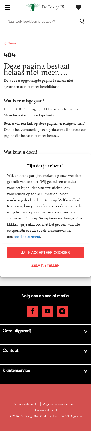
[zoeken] (82, 21)
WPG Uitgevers (71, 416)
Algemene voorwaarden (58, 404)
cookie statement (27, 236)
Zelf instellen (46, 265)
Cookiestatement (46, 410)
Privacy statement (24, 404)
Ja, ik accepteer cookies (45, 252)
